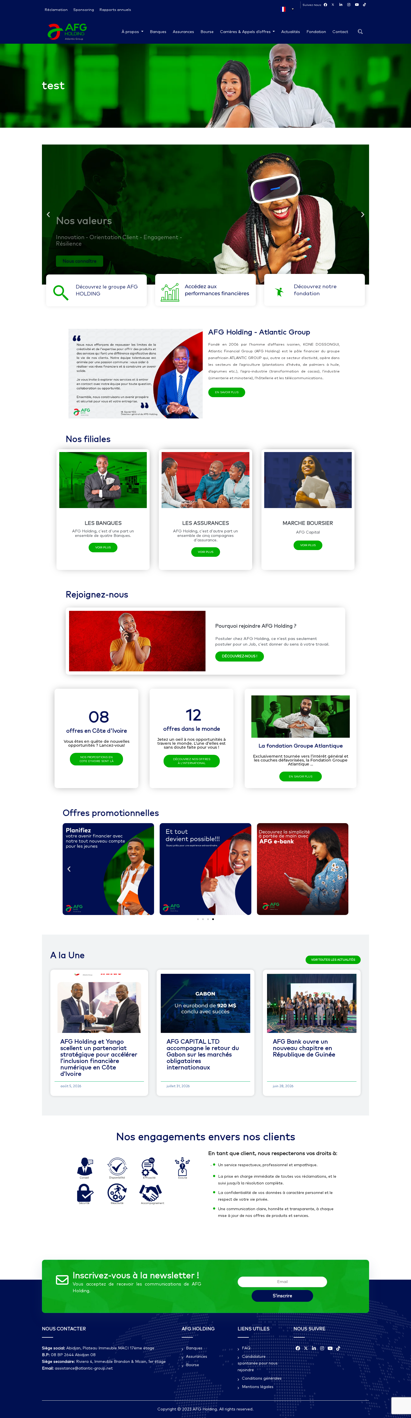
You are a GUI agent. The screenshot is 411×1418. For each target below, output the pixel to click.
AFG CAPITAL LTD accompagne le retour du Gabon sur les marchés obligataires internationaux (203, 1054)
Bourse (207, 32)
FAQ (246, 1348)
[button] (48, 214)
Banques (158, 32)
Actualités (290, 32)
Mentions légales (257, 1387)
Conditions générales (262, 1378)
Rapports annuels (115, 10)
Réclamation (56, 10)
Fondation (316, 32)
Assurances (183, 32)
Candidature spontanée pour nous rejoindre (258, 1363)
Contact (340, 32)
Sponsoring (83, 10)
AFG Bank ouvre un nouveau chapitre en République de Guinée (304, 1048)
